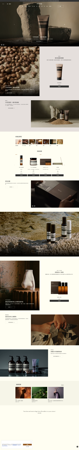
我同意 (27, 444)
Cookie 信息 (27, 446)
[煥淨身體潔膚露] (59, 72)
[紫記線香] (58, 160)
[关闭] (31, 442)
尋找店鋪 (59, 86)
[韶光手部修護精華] (21, 160)
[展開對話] (77, 447)
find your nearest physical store (54, 0)
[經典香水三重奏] (59, 286)
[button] (65, 24)
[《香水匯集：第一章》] (45, 160)
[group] (18, 142)
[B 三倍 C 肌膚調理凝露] (33, 160)
